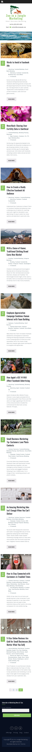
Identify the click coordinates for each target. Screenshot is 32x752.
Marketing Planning (23, 132)
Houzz (23, 657)
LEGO (27, 521)
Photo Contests (12, 456)
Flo (25, 136)
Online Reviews (20, 652)
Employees (11, 323)
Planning (13, 524)
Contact (26, 733)
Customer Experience (14, 449)
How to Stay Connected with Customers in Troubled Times (18, 575)
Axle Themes (21, 744)
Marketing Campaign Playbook (15, 522)
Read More (11, 99)
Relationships (14, 584)
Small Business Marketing (22, 456)
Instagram (15, 263)
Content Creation (20, 454)
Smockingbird (27, 263)
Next (21, 690)
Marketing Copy (12, 74)
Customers (21, 136)
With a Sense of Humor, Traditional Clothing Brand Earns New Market (17, 251)
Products (21, 263)
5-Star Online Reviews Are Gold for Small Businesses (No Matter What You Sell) (19, 641)
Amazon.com (13, 655)
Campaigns (13, 454)
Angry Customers (14, 136)
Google (19, 657)
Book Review (21, 648)
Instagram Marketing (17, 582)
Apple (17, 388)
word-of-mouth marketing (18, 653)
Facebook (18, 73)
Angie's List (20, 655)
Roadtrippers (21, 659)
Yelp (18, 660)
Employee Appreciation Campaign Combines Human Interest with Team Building (18, 316)
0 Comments (13, 76)
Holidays (10, 263)
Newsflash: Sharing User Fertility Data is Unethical (17, 127)
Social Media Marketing (18, 519)
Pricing (15, 733)
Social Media (20, 74)
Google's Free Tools (17, 650)
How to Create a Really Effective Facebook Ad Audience (16, 190)
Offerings (9, 733)
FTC (28, 136)
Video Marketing (19, 585)
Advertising (11, 69)
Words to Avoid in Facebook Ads (18, 64)
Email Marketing (14, 587)
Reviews (15, 659)
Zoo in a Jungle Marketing (16, 16)
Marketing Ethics (16, 138)
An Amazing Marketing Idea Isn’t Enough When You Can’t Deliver (18, 510)
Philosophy (9, 134)
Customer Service (20, 521)
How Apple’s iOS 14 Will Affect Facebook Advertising (18, 379)
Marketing (24, 650)
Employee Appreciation (15, 326)
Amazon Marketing (13, 648)
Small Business (20, 451)
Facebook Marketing (19, 69)
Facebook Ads (25, 73)
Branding (11, 258)
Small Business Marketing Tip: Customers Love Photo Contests (18, 442)
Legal (9, 138)
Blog (20, 733)
